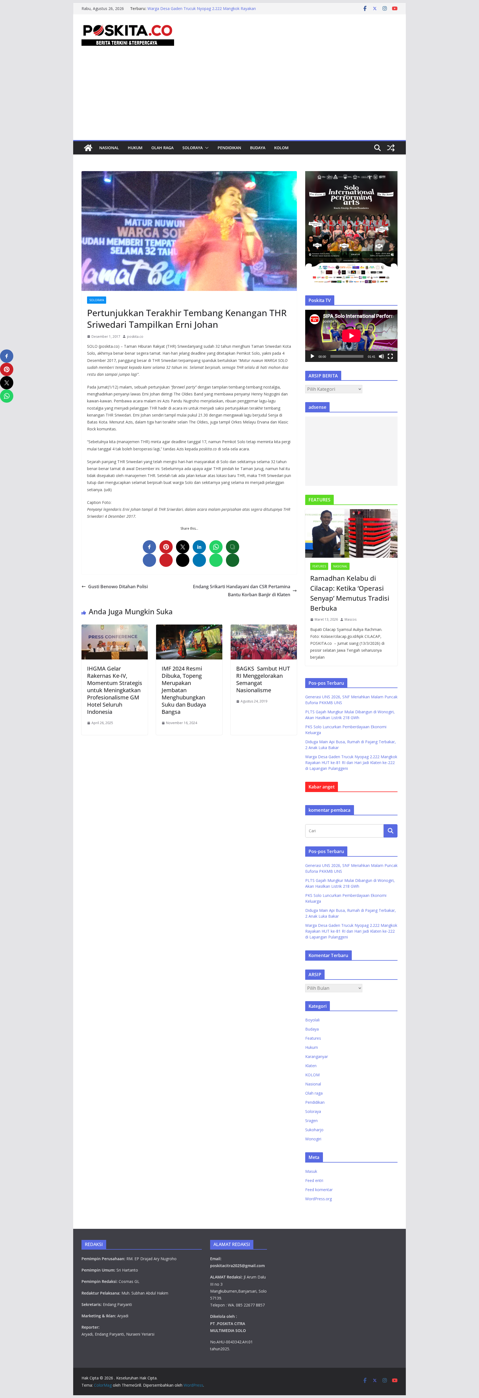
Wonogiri (313, 1138)
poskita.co (135, 336)
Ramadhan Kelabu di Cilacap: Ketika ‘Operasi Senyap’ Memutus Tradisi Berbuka (349, 593)
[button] (206, 148)
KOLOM (281, 147)
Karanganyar (316, 1056)
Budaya (257, 147)
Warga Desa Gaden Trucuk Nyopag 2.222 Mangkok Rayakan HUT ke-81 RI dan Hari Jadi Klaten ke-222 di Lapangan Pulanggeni (351, 762)
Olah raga (162, 147)
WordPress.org (318, 1198)
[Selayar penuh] (390, 356)
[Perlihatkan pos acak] (391, 147)
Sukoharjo (314, 1129)
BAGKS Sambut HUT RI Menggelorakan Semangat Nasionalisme (263, 679)
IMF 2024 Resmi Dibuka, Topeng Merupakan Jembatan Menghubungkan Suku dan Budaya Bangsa (184, 690)
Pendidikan (229, 147)
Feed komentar (319, 1189)
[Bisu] (381, 356)
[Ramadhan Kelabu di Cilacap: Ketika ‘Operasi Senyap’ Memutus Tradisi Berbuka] (351, 533)
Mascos (350, 619)
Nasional (109, 147)
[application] (351, 336)
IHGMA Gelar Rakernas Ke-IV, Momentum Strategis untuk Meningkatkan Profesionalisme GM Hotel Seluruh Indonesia (114, 690)
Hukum (135, 147)
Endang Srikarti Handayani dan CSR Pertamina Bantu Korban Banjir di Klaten (241, 590)
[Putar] (312, 356)
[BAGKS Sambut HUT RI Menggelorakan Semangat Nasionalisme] (264, 628)
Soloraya (192, 147)
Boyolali (312, 1020)
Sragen (311, 1120)
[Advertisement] (239, 98)
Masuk (311, 1171)
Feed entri (314, 1180)
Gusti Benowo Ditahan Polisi (118, 586)
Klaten (311, 1065)
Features (319, 566)
